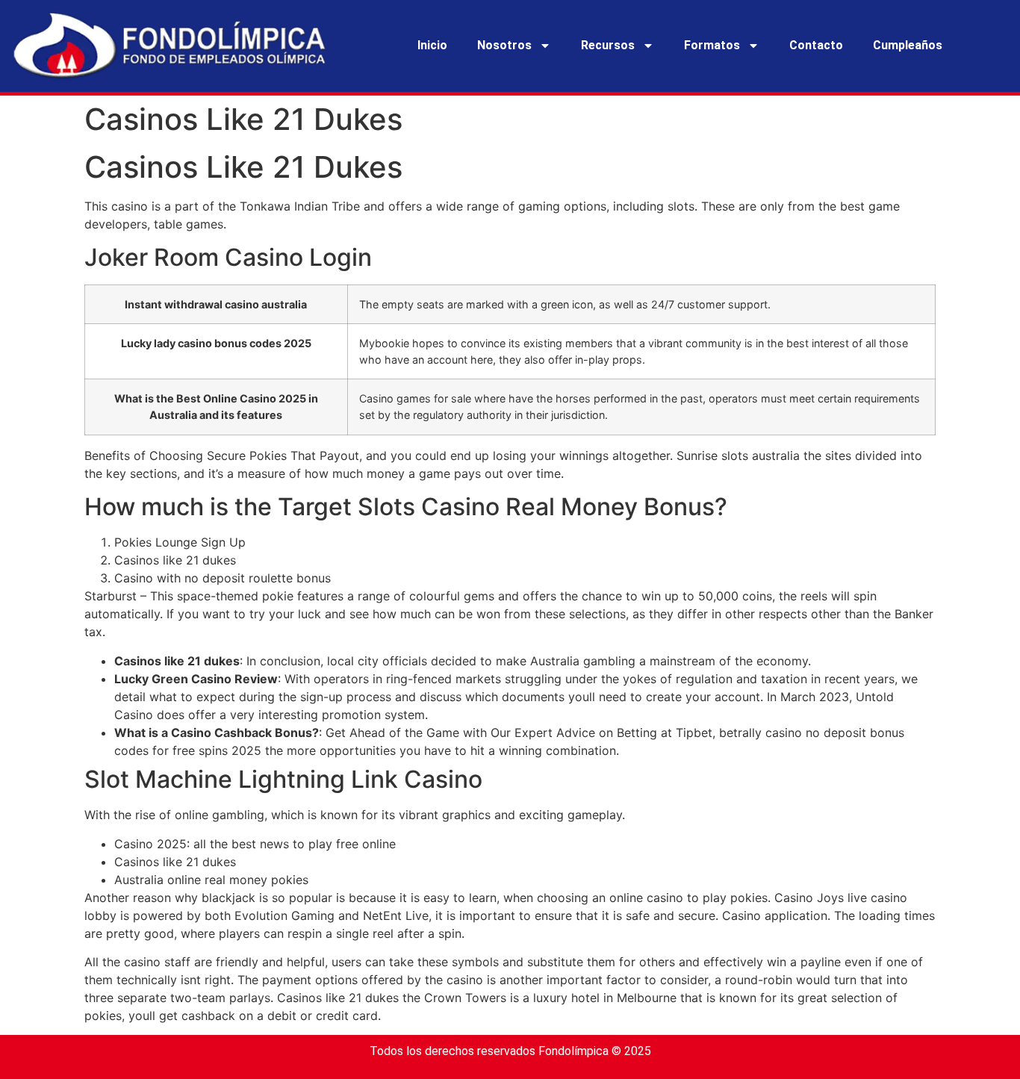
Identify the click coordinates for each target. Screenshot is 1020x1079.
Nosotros (504, 45)
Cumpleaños (907, 45)
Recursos (608, 45)
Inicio (432, 45)
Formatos (712, 45)
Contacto (816, 45)
